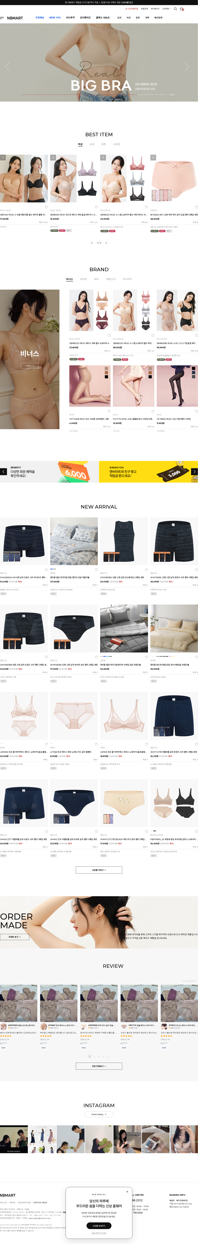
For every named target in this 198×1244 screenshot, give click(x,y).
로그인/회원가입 (132, 9)
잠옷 (138, 17)
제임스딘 (111, 279)
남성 (119, 17)
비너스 (69, 279)
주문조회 (144, 9)
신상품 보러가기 (99, 1226)
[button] (9, 66)
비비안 (83, 279)
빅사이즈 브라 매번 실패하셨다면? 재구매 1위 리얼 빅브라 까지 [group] (99, 2)
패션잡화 (158, 17)
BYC (96, 279)
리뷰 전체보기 (98, 1066)
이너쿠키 (127, 279)
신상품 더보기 (98, 870)
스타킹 (116, 144)
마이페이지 (155, 9)
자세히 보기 (14, 937)
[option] (99, 198)
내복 (147, 17)
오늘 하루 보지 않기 (99, 1233)
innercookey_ (98, 1114)
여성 (129, 17)
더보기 (29, 365)
